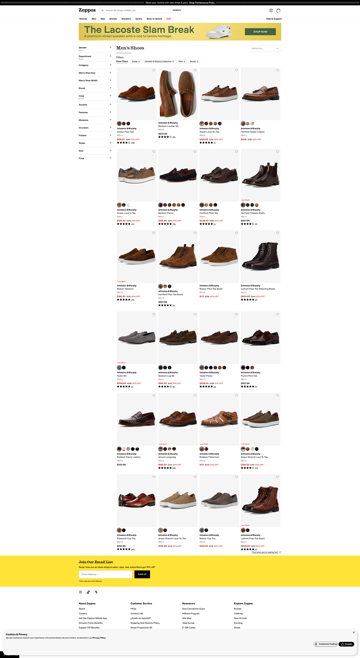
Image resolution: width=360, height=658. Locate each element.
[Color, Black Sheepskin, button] (169, 367)
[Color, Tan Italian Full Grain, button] (220, 367)
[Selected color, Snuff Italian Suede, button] (160, 286)
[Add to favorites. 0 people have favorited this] (154, 70)
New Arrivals (240, 618)
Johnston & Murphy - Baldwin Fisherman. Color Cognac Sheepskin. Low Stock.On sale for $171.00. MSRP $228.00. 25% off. (219, 431)
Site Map (186, 618)
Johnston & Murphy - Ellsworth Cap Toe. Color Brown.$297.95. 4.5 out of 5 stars (137, 512)
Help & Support (274, 18)
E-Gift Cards (188, 627)
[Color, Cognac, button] (174, 205)
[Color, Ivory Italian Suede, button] (252, 123)
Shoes (134, 61)
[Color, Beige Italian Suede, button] (247, 123)
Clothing (238, 613)
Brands (237, 608)
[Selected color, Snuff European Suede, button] (119, 123)
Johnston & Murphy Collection (158, 61)
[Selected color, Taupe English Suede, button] (160, 530)
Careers (83, 613)
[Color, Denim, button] (215, 367)
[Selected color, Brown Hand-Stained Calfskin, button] (202, 123)
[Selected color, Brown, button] (119, 205)
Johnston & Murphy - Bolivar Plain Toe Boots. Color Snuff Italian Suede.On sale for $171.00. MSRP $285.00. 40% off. (219, 268)
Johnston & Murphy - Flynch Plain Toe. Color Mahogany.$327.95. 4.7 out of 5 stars (261, 349)
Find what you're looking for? (265, 552)
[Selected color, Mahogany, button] (243, 367)
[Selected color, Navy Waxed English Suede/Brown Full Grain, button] (160, 205)
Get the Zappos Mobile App (93, 618)
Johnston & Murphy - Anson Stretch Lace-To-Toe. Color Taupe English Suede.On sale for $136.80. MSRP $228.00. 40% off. (178, 512)
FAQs (133, 608)
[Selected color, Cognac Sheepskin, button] (202, 449)
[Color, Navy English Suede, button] (165, 530)
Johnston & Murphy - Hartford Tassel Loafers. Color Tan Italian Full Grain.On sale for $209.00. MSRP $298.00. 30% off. (261, 105)
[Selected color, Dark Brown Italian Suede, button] (202, 367)
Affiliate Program (191, 613)
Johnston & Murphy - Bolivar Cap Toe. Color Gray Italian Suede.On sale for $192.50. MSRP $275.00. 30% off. (219, 512)
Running (238, 623)
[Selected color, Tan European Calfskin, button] (160, 449)
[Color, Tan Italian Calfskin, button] (206, 205)
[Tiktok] (88, 592)
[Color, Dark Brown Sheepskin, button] (165, 367)
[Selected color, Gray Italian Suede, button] (119, 367)
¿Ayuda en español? (140, 618)
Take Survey (188, 623)
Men (181, 61)
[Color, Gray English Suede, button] (215, 123)
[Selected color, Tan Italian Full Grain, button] (243, 123)
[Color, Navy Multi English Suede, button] (137, 449)
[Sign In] (271, 10)
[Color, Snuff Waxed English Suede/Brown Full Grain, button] (165, 205)
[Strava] (96, 592)
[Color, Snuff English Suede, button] (211, 123)
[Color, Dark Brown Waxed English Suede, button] (247, 205)
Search (177, 10)
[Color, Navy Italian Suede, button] (215, 205)
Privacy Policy (99, 638)
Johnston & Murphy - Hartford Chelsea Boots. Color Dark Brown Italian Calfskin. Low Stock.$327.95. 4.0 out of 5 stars (261, 187)
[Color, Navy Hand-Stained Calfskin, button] (220, 123)
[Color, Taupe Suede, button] (178, 205)
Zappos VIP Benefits (89, 627)
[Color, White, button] (128, 205)
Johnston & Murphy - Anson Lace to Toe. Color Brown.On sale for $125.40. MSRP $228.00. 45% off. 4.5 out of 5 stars (137, 187)
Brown (193, 61)
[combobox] (134, 10)
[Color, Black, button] (124, 205)
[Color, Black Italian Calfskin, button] (252, 205)
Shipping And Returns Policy (145, 623)
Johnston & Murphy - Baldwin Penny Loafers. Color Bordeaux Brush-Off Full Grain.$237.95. (137, 431)
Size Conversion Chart (193, 608)
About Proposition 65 (141, 627)
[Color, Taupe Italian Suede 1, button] (169, 449)
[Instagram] (80, 592)
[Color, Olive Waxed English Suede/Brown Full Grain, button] (169, 205)
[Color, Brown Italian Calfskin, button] (128, 123)
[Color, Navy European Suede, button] (174, 449)
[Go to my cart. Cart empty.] (278, 10)
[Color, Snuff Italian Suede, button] (211, 205)
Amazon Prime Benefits (91, 623)
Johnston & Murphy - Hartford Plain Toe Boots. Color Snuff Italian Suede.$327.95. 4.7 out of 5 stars (178, 268)
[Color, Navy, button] (256, 449)
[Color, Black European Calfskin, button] (247, 530)
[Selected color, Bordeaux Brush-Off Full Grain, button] (119, 449)
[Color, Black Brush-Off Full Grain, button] (132, 449)
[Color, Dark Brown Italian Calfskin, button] (169, 286)
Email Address (89, 574)
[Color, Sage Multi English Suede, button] (128, 449)
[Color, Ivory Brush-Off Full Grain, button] (124, 449)
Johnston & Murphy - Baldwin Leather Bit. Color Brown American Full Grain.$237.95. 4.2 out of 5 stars (178, 105)
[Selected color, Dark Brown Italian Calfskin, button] (202, 205)
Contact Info (136, 613)
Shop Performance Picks (201, 2)
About (82, 608)
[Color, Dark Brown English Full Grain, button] (206, 123)
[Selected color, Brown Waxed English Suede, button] (160, 367)
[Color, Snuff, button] (224, 367)
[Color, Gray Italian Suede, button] (124, 123)
